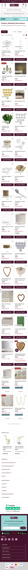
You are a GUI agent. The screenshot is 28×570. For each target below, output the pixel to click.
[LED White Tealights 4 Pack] (7, 169)
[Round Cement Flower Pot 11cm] (20, 219)
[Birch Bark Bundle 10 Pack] (20, 169)
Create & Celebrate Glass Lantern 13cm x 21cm (20, 447)
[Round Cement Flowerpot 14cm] (7, 373)
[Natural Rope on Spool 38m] (7, 194)
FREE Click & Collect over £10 (19, 13)
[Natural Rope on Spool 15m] (7, 246)
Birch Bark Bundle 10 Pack (19, 177)
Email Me (23, 528)
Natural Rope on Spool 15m (7, 254)
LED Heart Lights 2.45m (20, 76)
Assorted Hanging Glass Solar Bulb (7, 77)
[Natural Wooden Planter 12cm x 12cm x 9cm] (20, 271)
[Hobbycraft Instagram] (9, 539)
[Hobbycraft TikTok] (16, 539)
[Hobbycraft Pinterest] (13, 539)
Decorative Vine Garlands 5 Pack (5, 127)
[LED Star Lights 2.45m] (20, 93)
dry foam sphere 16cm (6, 472)
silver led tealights (5, 497)
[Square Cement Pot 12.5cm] (7, 321)
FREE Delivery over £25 (8, 13)
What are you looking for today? (15, 9)
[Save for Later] (12, 38)
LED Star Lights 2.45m (20, 101)
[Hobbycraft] (14, 5)
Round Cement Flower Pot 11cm (20, 227)
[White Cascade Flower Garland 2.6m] (20, 400)
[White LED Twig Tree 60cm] (7, 296)
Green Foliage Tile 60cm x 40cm (20, 329)
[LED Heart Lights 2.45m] (20, 68)
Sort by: (14, 31)
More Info (7, 391)
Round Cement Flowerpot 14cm (5, 382)
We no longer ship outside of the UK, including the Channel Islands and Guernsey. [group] (13, 1)
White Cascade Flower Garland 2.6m (20, 409)
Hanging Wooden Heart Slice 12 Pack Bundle (20, 354)
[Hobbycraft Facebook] (2, 539)
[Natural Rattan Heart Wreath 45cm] (7, 271)
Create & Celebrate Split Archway (7, 354)
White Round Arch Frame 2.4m (7, 227)
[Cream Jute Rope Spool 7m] (7, 143)
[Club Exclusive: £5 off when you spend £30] (14, 19)
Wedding (9, 16)
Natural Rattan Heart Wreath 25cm (19, 304)
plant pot (3, 476)
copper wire (4, 487)
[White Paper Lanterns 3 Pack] (20, 143)
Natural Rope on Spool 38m (7, 202)
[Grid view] (26, 35)
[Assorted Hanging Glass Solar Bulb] (7, 68)
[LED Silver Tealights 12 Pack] (20, 118)
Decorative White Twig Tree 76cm (20, 51)
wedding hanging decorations (7, 493)
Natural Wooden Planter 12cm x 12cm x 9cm (20, 279)
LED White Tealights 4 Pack (6, 177)
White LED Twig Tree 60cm (6, 304)
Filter (5, 31)
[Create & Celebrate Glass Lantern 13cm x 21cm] (20, 439)
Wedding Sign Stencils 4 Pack (7, 409)
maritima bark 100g (5, 469)
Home (2, 16)
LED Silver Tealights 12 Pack (20, 127)
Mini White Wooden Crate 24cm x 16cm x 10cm (6, 51)
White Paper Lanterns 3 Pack (20, 152)
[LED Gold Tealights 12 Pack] (7, 93)
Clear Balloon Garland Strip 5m (20, 202)
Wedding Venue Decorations (17, 16)
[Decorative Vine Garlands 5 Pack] (7, 118)
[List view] (23, 35)
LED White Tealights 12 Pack (20, 254)
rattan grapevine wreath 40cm (7, 465)
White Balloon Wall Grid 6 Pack (20, 382)
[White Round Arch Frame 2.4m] (7, 219)
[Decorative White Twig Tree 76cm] (20, 43)
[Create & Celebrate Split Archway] (7, 346)
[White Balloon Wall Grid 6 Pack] (20, 373)
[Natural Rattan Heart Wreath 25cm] (20, 296)
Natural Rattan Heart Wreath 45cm (6, 279)
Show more (5, 453)
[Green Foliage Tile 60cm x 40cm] (20, 321)
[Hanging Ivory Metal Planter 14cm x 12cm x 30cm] (8, 439)
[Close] (26, 1)
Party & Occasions (6, 16)
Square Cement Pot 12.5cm (6, 329)
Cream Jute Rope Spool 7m (7, 152)
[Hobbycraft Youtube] (6, 539)
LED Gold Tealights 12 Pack (7, 102)
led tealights (4, 490)
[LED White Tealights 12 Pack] (20, 246)
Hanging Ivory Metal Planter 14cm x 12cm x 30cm (7, 447)
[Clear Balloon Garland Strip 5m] (20, 194)
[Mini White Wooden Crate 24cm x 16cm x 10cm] (7, 43)
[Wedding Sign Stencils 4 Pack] (7, 400)
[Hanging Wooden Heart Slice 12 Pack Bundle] (20, 346)
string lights (4, 483)
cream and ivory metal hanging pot (8, 462)
